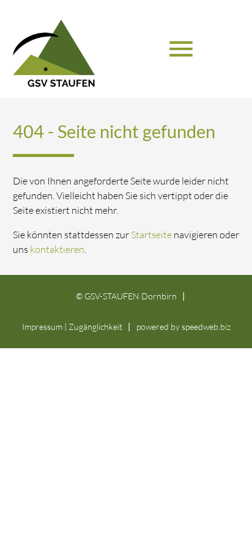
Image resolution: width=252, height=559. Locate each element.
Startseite (151, 234)
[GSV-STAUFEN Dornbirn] (80, 59)
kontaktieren (57, 249)
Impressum (42, 326)
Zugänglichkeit (95, 326)
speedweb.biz (206, 326)
